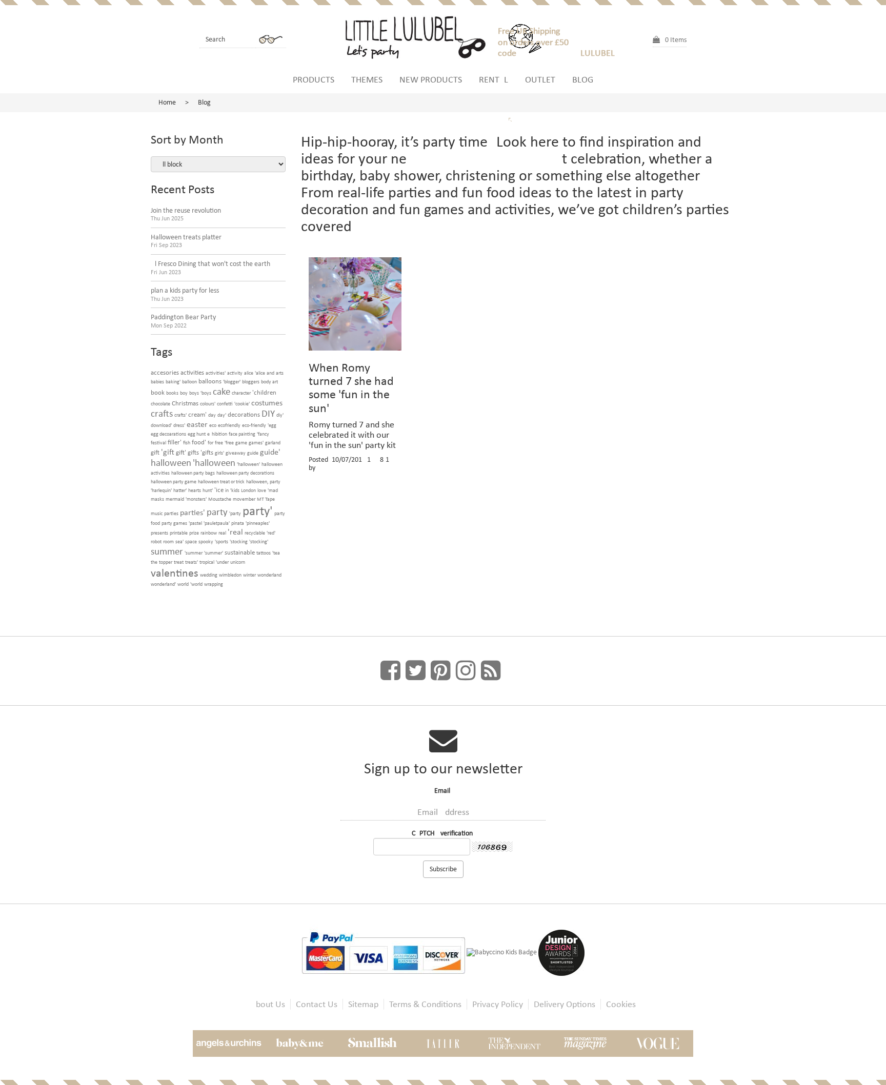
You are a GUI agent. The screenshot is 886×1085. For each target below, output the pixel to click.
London (248, 490)
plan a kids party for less (185, 294)
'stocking (239, 541)
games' (256, 442)
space (191, 541)
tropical (206, 562)
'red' (271, 532)
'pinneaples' (258, 523)
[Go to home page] (420, 36)
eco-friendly (254, 425)
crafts (162, 413)
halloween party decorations (245, 472)
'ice (219, 490)
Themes (366, 79)
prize (194, 532)
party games (174, 523)
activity (235, 373)
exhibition (217, 434)
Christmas (185, 403)
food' (199, 442)
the (154, 562)
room (168, 541)
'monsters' (196, 499)
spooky (205, 541)
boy (184, 393)
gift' (181, 452)
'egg (272, 425)
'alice (260, 373)
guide (252, 452)
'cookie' (242, 403)
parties (171, 513)
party (217, 512)
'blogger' (231, 381)
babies (157, 381)
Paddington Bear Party (183, 321)
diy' (280, 415)
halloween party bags (193, 472)
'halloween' (248, 464)
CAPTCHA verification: (443, 833)
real (222, 532)
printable (179, 532)
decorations (244, 414)
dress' (179, 425)
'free (229, 442)
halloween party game (173, 481)
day (212, 415)
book (158, 392)
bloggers (250, 381)
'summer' (213, 552)
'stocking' (258, 541)
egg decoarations (168, 434)
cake (221, 391)
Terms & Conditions (425, 1004)
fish (186, 442)
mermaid (175, 499)
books (172, 393)
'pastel (195, 523)
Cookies (621, 1004)
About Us (268, 1004)
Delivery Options (564, 1004)
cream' (197, 414)
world (183, 584)
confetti (225, 403)
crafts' (180, 415)
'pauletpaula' (217, 523)
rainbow (208, 532)
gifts (193, 452)
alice (248, 373)
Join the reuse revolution (186, 214)
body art (269, 381)
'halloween (214, 462)
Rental (493, 79)
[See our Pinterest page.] (441, 671)
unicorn (237, 562)
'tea (276, 552)
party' (258, 511)
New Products (430, 79)
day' (221, 415)
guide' (270, 452)
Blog (582, 79)
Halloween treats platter (186, 241)
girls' (219, 452)
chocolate (160, 403)
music (157, 513)
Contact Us (316, 1004)
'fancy (263, 434)
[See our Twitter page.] (416, 671)
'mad (273, 490)
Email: (443, 791)
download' (161, 425)
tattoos (263, 552)
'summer (194, 552)
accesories (165, 372)
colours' (207, 403)
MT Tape (266, 499)
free (219, 442)
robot (156, 541)
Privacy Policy (497, 1004)
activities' (216, 373)
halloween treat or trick (221, 481)
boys (194, 393)
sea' (179, 541)
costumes (267, 402)
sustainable (240, 552)
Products (313, 79)
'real (235, 532)
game (241, 442)
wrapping (213, 584)
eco (212, 425)
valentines (174, 573)
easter (197, 424)
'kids (234, 490)
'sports (221, 541)
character (241, 393)
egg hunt (197, 434)
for (210, 442)
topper (165, 562)
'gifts (206, 452)
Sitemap (363, 1004)
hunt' (208, 490)
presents (159, 532)
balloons (210, 381)
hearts (194, 490)
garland (272, 442)
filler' (175, 442)
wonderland (269, 574)
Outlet (540, 79)
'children (264, 392)
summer (167, 551)
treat (179, 562)
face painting (242, 434)
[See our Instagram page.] (466, 671)
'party (235, 513)
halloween (171, 462)
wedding (208, 574)
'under (222, 562)
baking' (173, 381)
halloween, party (263, 481)
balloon (189, 381)
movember (244, 499)
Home (167, 102)
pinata (237, 523)
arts (280, 373)
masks (157, 499)
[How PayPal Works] (384, 952)
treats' (191, 562)
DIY (268, 413)
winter (249, 574)
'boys (205, 393)
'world (196, 584)
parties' (192, 512)
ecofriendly (229, 425)
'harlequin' (161, 490)
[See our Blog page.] (491, 671)
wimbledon (230, 574)
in (227, 490)
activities (192, 372)
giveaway (236, 452)
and (270, 373)
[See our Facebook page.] (390, 671)
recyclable (255, 532)
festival (158, 442)
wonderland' (163, 584)
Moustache (219, 499)
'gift (167, 452)
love (261, 490)
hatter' (180, 490)
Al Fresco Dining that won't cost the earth (210, 268)
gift (155, 452)
